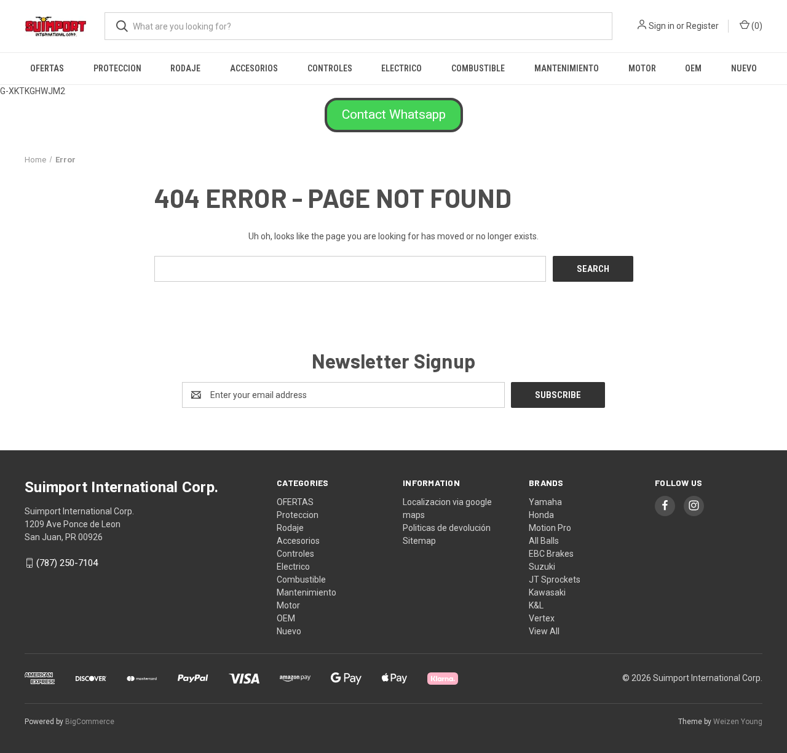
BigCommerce (89, 721)
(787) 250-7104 (67, 562)
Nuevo (744, 68)
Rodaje (185, 68)
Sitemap (419, 541)
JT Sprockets (554, 579)
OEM (693, 68)
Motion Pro (550, 528)
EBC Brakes (551, 554)
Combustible (478, 68)
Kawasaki (547, 592)
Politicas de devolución (447, 528)
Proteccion (117, 68)
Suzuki (542, 567)
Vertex (542, 618)
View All (544, 631)
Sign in (661, 26)
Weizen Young (737, 721)
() (755, 26)
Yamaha (545, 502)
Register (702, 26)
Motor (642, 68)
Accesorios (254, 68)
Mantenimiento (566, 68)
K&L (536, 605)
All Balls (544, 541)
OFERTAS (47, 68)
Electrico (401, 68)
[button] (394, 115)
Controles (329, 68)
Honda (541, 515)
